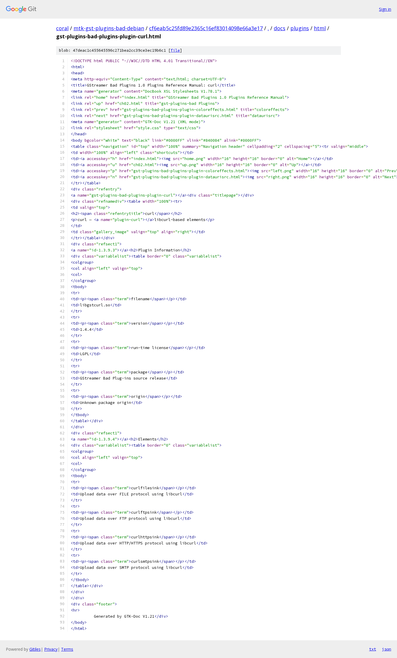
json (386, 649)
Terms (67, 649)
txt (372, 649)
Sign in (385, 9)
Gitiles (35, 649)
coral (62, 28)
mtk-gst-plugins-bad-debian (109, 28)
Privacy (51, 649)
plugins (299, 28)
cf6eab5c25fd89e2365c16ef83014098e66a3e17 (206, 28)
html (320, 28)
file (175, 50)
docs (279, 28)
